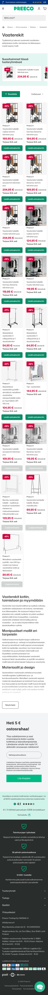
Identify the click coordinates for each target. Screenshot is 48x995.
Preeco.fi (27, 981)
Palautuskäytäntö (26, 986)
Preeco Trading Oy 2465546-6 (15, 918)
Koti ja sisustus (21, 27)
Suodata (12, 94)
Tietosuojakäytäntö (11, 986)
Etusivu (10, 27)
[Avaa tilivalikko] (39, 8)
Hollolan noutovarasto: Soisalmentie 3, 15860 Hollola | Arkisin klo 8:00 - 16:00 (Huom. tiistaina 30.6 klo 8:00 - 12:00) (22, 941)
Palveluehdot (16, 989)
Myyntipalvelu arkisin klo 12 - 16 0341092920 (21, 927)
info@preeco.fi (8, 922)
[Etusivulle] (24, 9)
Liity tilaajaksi (24, 778)
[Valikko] (3, 8)
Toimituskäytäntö (29, 989)
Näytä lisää (10, 705)
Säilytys (33, 27)
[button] (39, 986)
